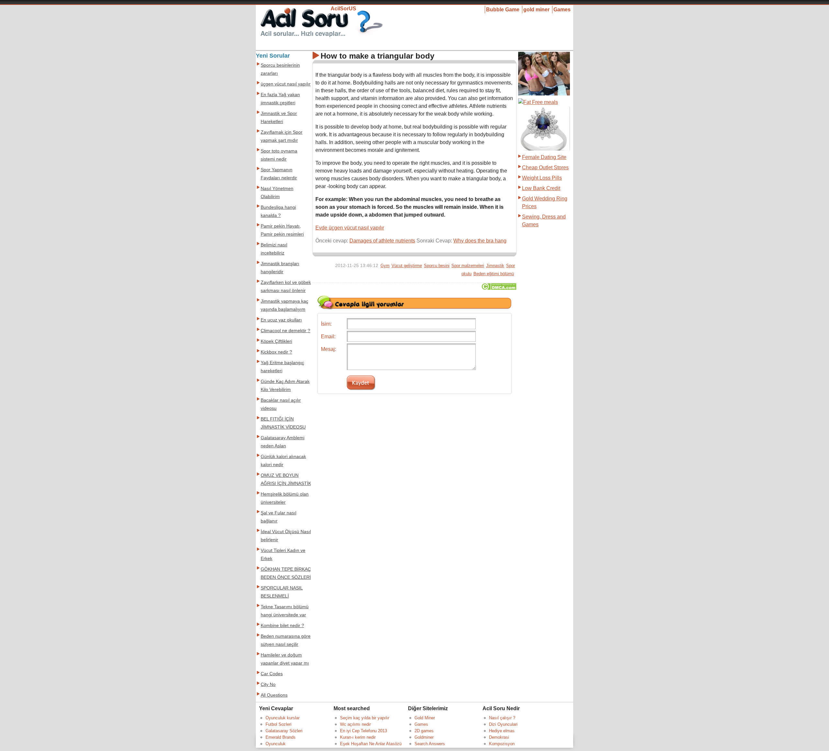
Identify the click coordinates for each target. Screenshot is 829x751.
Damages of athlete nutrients (382, 240)
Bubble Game (502, 9)
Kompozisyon (502, 743)
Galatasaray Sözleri (284, 730)
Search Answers (429, 743)
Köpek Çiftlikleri (276, 341)
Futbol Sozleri (278, 724)
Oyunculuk (276, 743)
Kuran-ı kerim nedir (358, 737)
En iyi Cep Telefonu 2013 (363, 730)
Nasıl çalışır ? (502, 717)
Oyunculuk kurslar (283, 717)
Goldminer (424, 737)
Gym (385, 265)
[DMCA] (499, 288)
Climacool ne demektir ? (285, 330)
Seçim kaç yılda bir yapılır (364, 717)
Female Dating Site (544, 157)
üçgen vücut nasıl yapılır (286, 84)
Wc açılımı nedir (355, 724)
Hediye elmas (502, 730)
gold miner (536, 9)
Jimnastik (495, 265)
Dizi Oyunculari (503, 724)
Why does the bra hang (479, 240)
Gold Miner (424, 717)
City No (268, 684)
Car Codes (272, 673)
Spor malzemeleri (467, 265)
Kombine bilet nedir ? (282, 625)
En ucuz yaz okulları (281, 320)
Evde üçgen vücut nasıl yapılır (349, 227)
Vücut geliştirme (407, 265)
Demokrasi (499, 737)
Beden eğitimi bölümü (493, 273)
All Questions (274, 695)
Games (562, 9)
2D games (424, 730)
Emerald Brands (281, 737)
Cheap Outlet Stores (545, 167)
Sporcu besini (436, 265)
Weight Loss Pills (542, 178)
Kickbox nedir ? (276, 352)
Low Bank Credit (541, 188)
